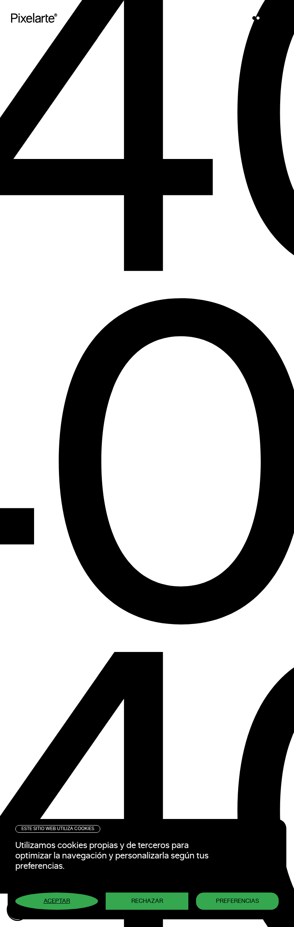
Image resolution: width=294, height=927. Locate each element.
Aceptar (57, 901)
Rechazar (147, 901)
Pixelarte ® (36, 18)
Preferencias (237, 901)
